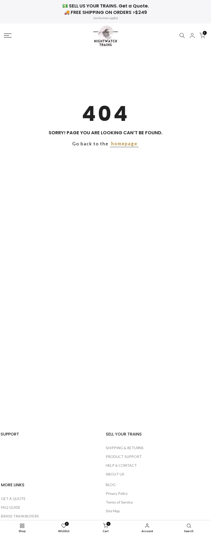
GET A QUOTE (13, 498)
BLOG (111, 484)
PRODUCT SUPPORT (124, 456)
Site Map (113, 511)
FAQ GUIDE (10, 507)
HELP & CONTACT (121, 465)
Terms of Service (119, 502)
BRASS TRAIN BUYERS (20, 516)
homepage (124, 143)
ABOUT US (115, 474)
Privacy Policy (117, 493)
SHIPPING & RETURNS (125, 448)
